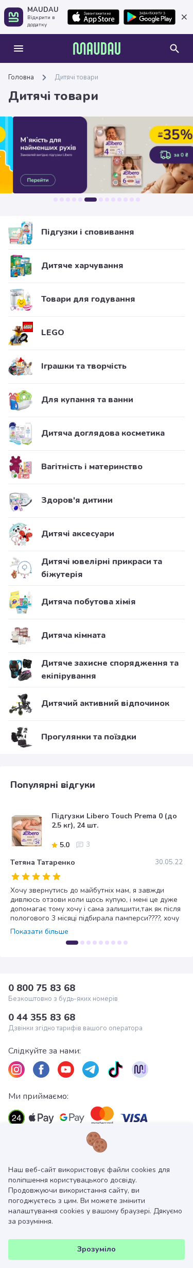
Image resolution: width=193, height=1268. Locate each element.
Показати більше (39, 931)
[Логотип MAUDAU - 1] (96, 48)
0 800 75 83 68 (41, 988)
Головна (21, 77)
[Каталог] (18, 48)
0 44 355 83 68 (41, 1017)
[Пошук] (174, 48)
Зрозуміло (96, 1249)
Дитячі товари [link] (76, 77)
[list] (16, 1069)
